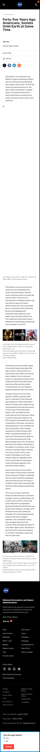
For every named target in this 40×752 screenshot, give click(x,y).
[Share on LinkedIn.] (14, 65)
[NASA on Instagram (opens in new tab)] (9, 669)
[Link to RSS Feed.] (19, 65)
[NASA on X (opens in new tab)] (14, 669)
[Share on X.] (4, 65)
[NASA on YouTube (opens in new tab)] (19, 669)
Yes (7, 738)
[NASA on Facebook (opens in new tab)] (4, 669)
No (7, 741)
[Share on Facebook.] (9, 65)
